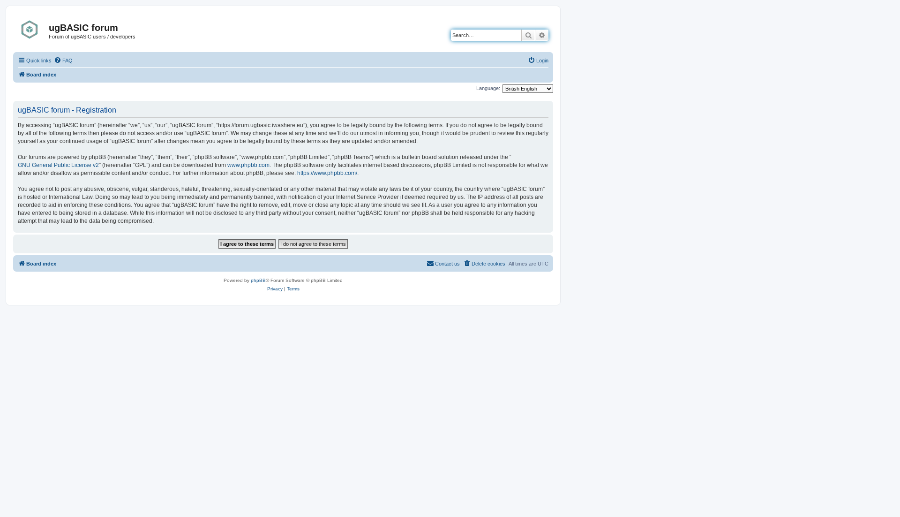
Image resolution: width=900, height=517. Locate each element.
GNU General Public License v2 (58, 165)
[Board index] (32, 29)
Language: (488, 88)
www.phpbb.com (248, 165)
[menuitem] (63, 60)
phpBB (258, 280)
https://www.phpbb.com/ (327, 173)
